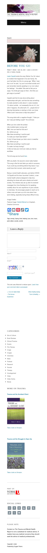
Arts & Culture (11, 72)
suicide (21, 221)
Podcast (9, 361)
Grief (20, 218)
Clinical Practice (12, 341)
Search (9, 38)
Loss (29, 218)
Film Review (11, 347)
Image (9, 350)
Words (9, 382)
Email (9, 261)
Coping (17, 218)
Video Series (11, 379)
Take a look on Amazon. (14, 428)
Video (9, 376)
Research (10, 364)
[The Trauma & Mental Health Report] (23, 10)
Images (9, 353)
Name (9, 253)
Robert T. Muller (11, 70)
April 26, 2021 (22, 70)
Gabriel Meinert (22, 202)
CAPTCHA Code (29, 273)
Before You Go (18, 65)
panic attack (10, 221)
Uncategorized (11, 373)
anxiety (12, 218)
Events (9, 344)
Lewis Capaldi (11, 76)
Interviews (10, 356)
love (32, 218)
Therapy (9, 370)
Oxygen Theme (18, 546)
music (35, 218)
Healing (25, 218)
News (8, 359)
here (25, 156)
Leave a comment (32, 70)
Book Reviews (11, 338)
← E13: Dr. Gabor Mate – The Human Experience (13, 294)
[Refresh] (23, 266)
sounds (16, 221)
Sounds (18, 72)
